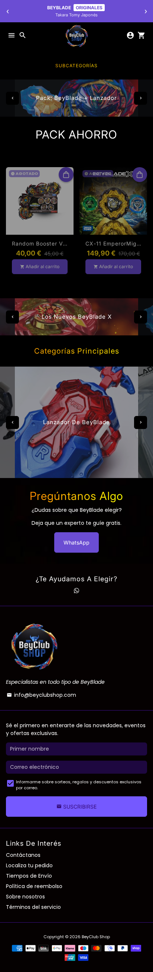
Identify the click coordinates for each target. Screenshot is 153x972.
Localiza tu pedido (29, 865)
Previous (12, 98)
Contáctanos (23, 855)
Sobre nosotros (25, 896)
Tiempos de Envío (29, 876)
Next (140, 98)
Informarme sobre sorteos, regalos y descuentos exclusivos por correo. (78, 785)
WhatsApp (76, 542)
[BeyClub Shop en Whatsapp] (76, 590)
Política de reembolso (34, 886)
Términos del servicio (33, 907)
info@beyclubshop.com (41, 695)
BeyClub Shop (96, 937)
